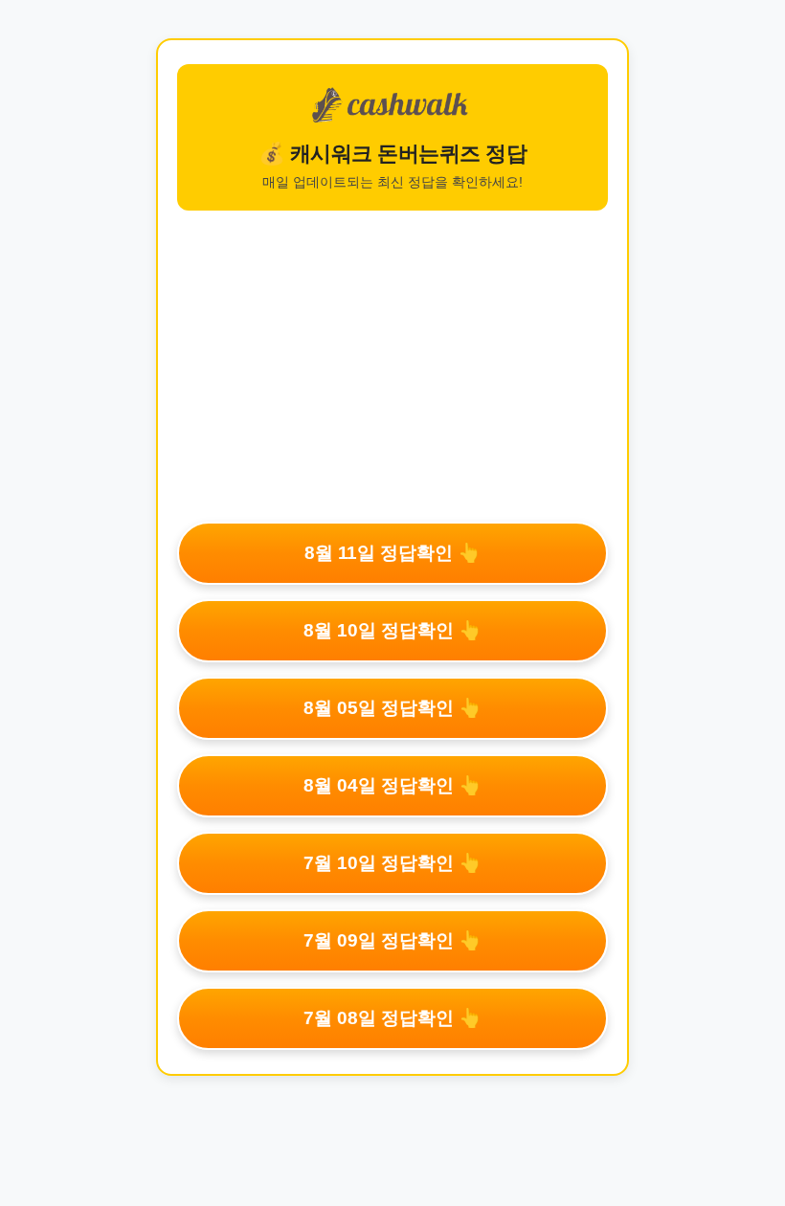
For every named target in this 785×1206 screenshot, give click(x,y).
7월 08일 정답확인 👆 (392, 1018)
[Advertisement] (392, 364)
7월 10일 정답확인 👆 (392, 863)
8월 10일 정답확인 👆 (392, 630)
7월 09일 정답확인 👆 (392, 940)
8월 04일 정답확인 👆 (392, 785)
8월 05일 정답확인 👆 (392, 708)
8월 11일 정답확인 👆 (392, 553)
